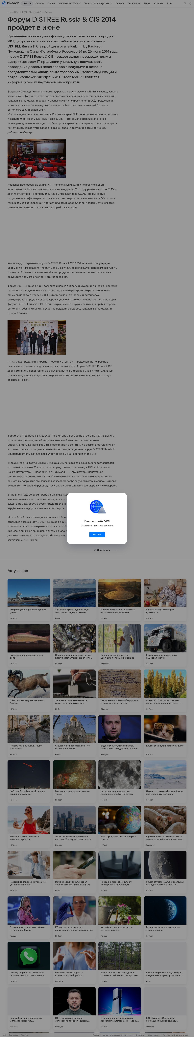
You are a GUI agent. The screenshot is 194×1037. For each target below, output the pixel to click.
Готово (97, 534)
